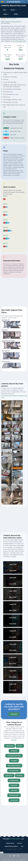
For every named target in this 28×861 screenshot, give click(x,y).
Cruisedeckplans (13, 2)
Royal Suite (14, 785)
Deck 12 (5, 243)
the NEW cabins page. (19, 41)
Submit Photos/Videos (11, 846)
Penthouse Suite (14, 795)
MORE (16, 14)
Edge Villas (14, 790)
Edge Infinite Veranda (14, 765)
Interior (20, 745)
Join (22, 846)
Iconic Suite (14, 800)
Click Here (14, 714)
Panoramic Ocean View (14, 755)
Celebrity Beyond (16, 21)
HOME (2, 21)
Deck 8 (5, 211)
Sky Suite (19, 775)
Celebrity (7, 21)
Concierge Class (14, 770)
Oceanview (14, 750)
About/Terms (10, 843)
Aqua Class (9, 775)
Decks (13, 10)
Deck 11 (5, 235)
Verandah (14, 760)
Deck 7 (5, 204)
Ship (4, 10)
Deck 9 (5, 219)
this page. (14, 740)
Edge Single (9, 745)
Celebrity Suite (14, 780)
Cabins (5, 14)
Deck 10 (5, 227)
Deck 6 (5, 196)
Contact (19, 843)
